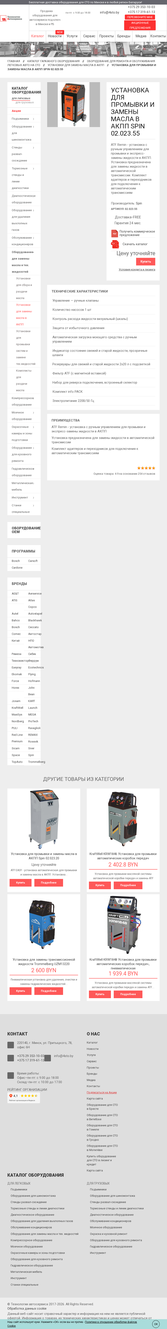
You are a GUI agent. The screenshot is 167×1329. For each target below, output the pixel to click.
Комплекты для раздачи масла (24, 380)
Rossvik (33, 741)
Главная (13, 61)
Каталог (37, 36)
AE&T (15, 593)
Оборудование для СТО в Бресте (102, 1107)
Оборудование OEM (26, 530)
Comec (16, 634)
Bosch (16, 561)
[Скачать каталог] (115, 244)
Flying (32, 674)
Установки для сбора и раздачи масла (24, 288)
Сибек (32, 654)
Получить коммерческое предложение (137, 233)
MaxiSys (17, 714)
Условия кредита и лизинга (137, 269)
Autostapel (35, 613)
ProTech (33, 721)
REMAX (33, 734)
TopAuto (17, 761)
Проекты (106, 36)
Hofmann (34, 681)
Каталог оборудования (26, 90)
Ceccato (33, 627)
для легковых (21, 98)
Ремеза (16, 654)
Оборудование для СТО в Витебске (102, 1117)
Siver (31, 748)
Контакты (158, 36)
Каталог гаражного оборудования (53, 61)
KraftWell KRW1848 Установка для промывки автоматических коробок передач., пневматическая (123, 964)
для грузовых (24, 102)
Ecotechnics (36, 667)
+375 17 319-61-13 (141, 12)
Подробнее (49, 882)
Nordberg (18, 721)
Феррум (33, 660)
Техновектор (20, 660)
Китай (16, 640)
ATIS (14, 600)
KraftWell (17, 707)
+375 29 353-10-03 (141, 7)
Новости (55, 36)
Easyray (16, 667)
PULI (14, 728)
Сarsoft (33, 561)
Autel (15, 613)
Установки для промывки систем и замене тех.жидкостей (25, 347)
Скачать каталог (135, 244)
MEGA (32, 714)
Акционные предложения (140, 25)
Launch (32, 707)
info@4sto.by (109, 12)
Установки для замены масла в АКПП (76, 65)
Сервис (89, 36)
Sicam (16, 748)
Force (15, 681)
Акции (16, 110)
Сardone (17, 567)
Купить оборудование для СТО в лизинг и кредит (101, 1160)
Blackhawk (35, 620)
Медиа (140, 36)
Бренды (123, 36)
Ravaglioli (34, 728)
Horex (15, 687)
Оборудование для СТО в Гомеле (102, 1127)
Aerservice (35, 593)
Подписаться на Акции (102, 1092)
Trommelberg (36, 761)
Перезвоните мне (140, 17)
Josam (16, 701)
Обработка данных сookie (27, 1308)
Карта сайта (95, 1098)
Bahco (16, 620)
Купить (145, 261)
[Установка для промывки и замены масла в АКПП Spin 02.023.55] (73, 104)
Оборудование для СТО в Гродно (102, 1137)
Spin (139, 203)
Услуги (72, 36)
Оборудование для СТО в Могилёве (102, 1148)
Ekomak (17, 674)
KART (31, 701)
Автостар (35, 634)
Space (16, 755)
